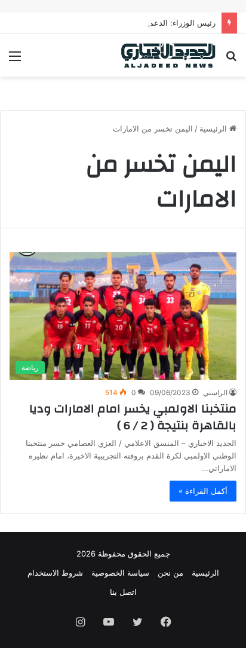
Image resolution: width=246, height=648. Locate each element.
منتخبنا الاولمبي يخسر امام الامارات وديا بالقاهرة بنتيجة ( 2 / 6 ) (132, 417)
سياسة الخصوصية (120, 572)
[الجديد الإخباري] (168, 55)
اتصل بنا (123, 592)
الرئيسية (214, 128)
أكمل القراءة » (203, 491)
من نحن (170, 572)
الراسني (215, 392)
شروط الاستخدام (55, 572)
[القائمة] (15, 60)
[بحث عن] (231, 60)
